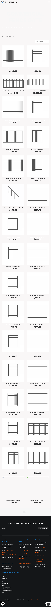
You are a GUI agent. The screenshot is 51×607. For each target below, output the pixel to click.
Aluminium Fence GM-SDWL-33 (37, 295)
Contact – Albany (7, 587)
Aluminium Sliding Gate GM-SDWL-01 (37, 90)
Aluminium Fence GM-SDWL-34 (37, 324)
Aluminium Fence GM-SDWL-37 (37, 412)
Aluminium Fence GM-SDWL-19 (13, 178)
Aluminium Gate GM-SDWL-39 (13, 500)
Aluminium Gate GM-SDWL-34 (13, 354)
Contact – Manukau (7, 588)
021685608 (24, 553)
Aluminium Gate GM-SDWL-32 (13, 295)
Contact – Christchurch (8, 590)
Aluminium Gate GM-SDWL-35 (13, 383)
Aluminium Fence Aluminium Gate (13, 27)
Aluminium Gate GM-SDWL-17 (38, 149)
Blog (3, 581)
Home (3, 27)
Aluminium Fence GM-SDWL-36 (37, 383)
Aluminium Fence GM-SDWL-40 (37, 500)
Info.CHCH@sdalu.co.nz (40, 559)
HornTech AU (32, 600)
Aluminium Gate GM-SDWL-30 (13, 237)
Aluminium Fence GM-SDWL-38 (37, 441)
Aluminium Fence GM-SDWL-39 (37, 471)
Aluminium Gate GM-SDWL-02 (38, 120)
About (3, 576)
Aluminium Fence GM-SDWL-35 (37, 354)
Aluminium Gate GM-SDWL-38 (13, 471)
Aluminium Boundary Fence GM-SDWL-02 (13, 120)
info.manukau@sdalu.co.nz (25, 563)
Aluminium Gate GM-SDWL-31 (13, 266)
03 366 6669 (42, 547)
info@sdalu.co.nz (9, 562)
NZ (37, 600)
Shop (3, 580)
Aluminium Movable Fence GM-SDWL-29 (13, 207)
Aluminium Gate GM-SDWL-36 (13, 412)
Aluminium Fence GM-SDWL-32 (37, 266)
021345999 (5, 559)
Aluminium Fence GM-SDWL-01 (13, 69)
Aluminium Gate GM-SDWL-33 (13, 324)
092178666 (25, 550)
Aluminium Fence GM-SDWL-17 (13, 149)
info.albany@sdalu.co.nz (8, 563)
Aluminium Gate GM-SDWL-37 (13, 441)
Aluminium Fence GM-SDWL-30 (37, 207)
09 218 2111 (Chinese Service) (9, 554)
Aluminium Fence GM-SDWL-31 (37, 237)
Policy (3, 592)
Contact (4, 585)
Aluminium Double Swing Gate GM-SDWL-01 (13, 90)
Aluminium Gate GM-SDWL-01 (38, 69)
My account (5, 583)
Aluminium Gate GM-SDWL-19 (38, 178)
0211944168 (41, 555)
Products (4, 578)
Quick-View (23, 47)
